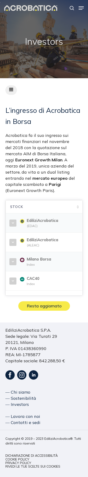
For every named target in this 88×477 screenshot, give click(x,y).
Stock (16, 207)
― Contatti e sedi (22, 422)
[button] (81, 8)
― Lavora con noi (22, 416)
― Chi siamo (17, 392)
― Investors (17, 404)
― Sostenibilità (20, 398)
